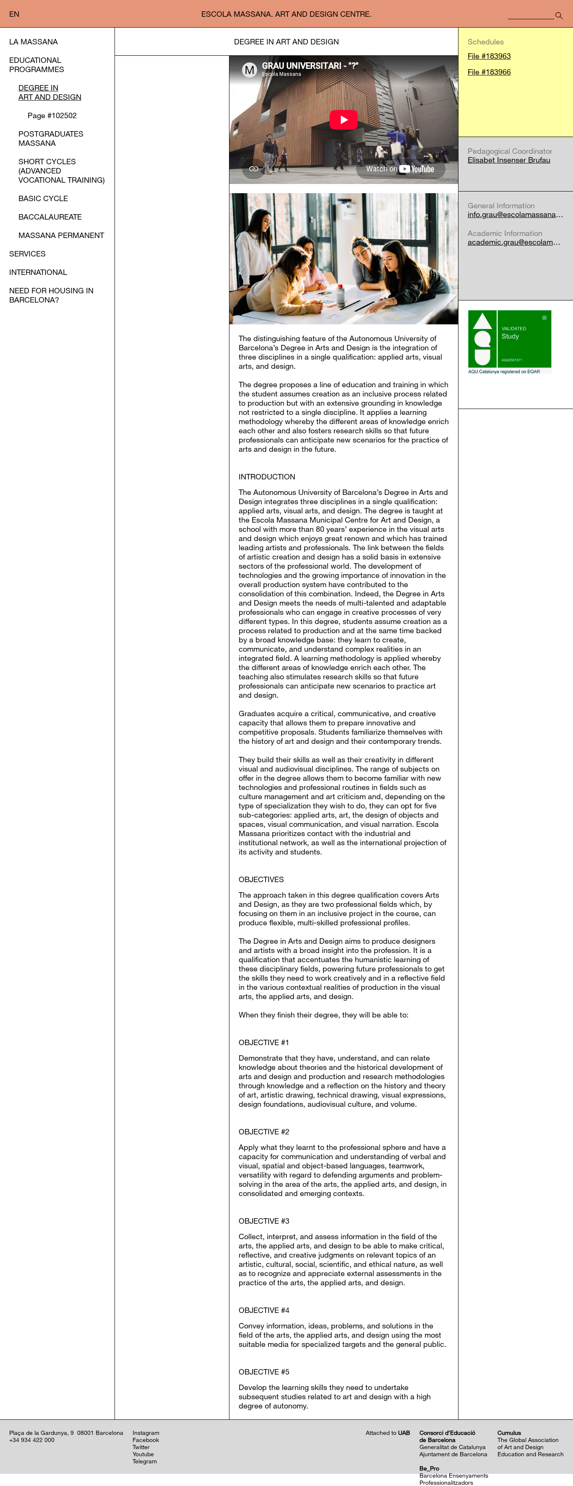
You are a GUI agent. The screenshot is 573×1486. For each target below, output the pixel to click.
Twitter (141, 1446)
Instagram (146, 1432)
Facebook (146, 1439)
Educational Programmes (36, 64)
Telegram (145, 1461)
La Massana (33, 41)
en (14, 13)
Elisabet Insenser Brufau (509, 159)
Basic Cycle (43, 198)
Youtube (143, 1454)
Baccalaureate (50, 216)
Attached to (388, 1432)
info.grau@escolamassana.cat (516, 214)
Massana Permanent (61, 235)
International (38, 272)
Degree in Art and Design (49, 92)
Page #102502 (52, 115)
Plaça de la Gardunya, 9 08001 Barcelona (66, 1432)
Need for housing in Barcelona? (51, 295)
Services (27, 253)
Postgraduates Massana (50, 138)
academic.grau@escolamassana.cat (516, 242)
